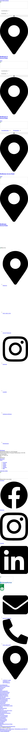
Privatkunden (3, 13)
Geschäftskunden (4, 10)
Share (1, 460)
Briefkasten (2, 450)
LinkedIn (5, 467)
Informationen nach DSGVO (21, 728)
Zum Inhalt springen (4, 0)
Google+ (5, 464)
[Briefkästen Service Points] (14, 171)
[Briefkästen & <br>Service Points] (14, 53)
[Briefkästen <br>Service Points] (14, 221)
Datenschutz (11, 728)
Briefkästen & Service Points (4, 57)
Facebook (5, 462)
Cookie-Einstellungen (4, 731)
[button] (14, 16)
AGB (6, 728)
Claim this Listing (4, 470)
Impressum (2, 728)
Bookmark (2, 459)
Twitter (4, 463)
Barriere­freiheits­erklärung (5, 730)
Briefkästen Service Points (7, 174)
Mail (4, 468)
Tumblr (4, 466)
